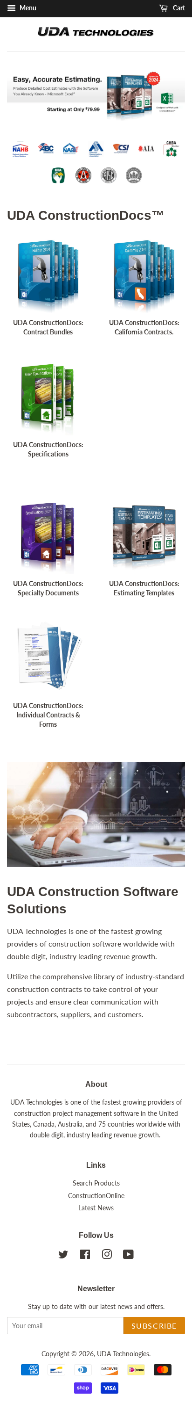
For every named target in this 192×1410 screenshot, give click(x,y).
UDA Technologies (123, 1354)
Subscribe (154, 1325)
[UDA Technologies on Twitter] (63, 1256)
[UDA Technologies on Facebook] (85, 1256)
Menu (27, 8)
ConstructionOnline (96, 1196)
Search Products (96, 1183)
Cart (178, 8)
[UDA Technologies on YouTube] (128, 1256)
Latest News (96, 1208)
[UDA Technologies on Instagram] (107, 1256)
